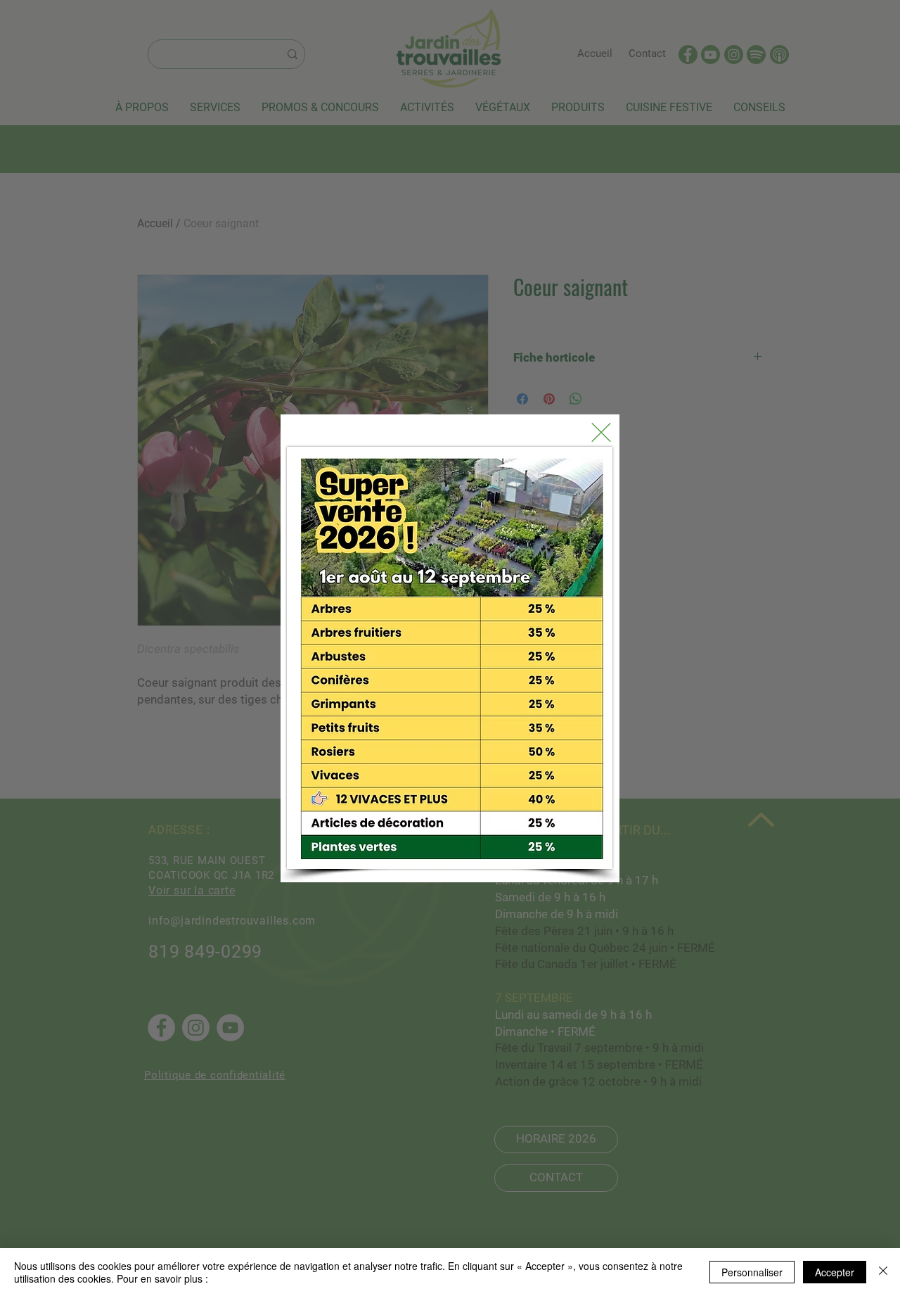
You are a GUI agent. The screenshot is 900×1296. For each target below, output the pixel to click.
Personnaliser (752, 1272)
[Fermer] (883, 1272)
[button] (601, 432)
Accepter (834, 1272)
